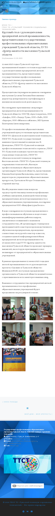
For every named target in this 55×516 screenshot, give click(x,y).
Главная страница (9, 19)
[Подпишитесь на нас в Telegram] (3, 5)
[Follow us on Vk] (7, 5)
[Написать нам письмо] (10, 5)
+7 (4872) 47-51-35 (19, 439)
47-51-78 (28, 439)
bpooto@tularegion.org (12, 443)
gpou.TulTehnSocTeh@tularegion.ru (24, 441)
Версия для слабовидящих (29, 486)
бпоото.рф (14, 446)
